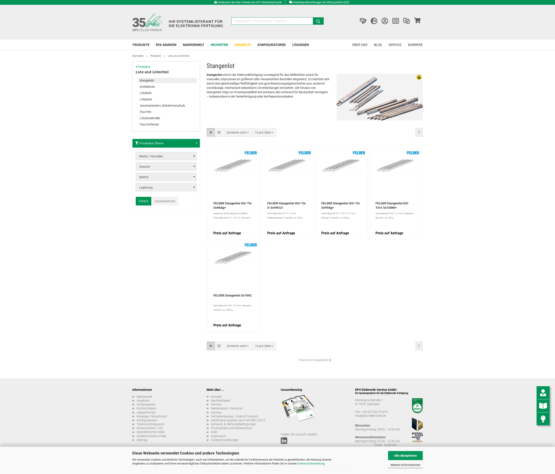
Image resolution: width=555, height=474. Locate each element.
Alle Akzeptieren (405, 455)
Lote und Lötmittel (152, 72)
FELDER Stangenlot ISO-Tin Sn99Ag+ (340, 205)
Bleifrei (143, 177)
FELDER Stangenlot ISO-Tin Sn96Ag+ (232, 205)
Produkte (141, 45)
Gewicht (144, 166)
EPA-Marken (166, 45)
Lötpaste (146, 99)
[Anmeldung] (384, 21)
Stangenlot (146, 80)
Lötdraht (146, 93)
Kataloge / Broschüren (152, 416)
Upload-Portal (146, 412)
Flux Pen (145, 112)
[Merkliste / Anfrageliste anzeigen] (395, 21)
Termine (216, 404)
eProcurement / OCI (150, 428)
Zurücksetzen (165, 201)
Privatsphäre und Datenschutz (231, 428)
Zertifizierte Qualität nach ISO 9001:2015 (238, 420)
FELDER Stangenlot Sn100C (232, 295)
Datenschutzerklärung (311, 463)
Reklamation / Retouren (227, 408)
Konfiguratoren (272, 45)
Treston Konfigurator (151, 424)
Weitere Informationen (405, 465)
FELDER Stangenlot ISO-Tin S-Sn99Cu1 (286, 205)
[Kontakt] (363, 21)
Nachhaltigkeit (220, 400)
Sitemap (142, 440)
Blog (378, 45)
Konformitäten (146, 408)
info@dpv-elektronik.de (370, 415)
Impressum (218, 436)
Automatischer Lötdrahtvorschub (162, 105)
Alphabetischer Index (151, 432)
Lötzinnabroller (150, 118)
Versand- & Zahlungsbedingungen (233, 424)
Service (395, 45)
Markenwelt (193, 45)
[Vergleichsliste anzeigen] (406, 21)
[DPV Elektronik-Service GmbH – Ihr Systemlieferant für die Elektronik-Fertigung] (178, 22)
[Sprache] (374, 21)
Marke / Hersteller (151, 156)
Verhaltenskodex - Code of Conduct (234, 416)
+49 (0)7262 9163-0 (375, 412)
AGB (214, 432)
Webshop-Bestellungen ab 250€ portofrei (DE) (321, 2)
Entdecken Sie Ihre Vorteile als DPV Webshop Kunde (250, 2)
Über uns (359, 45)
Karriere (415, 45)
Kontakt (216, 396)
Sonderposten (146, 404)
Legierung (146, 187)
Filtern (144, 201)
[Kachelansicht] (211, 132)
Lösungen (300, 45)
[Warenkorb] (417, 21)
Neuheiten (219, 45)
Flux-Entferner (149, 124)
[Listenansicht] (219, 132)
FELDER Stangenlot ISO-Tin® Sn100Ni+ (392, 205)
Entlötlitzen (147, 86)
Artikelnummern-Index (151, 436)
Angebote (243, 45)
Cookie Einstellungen (225, 440)
